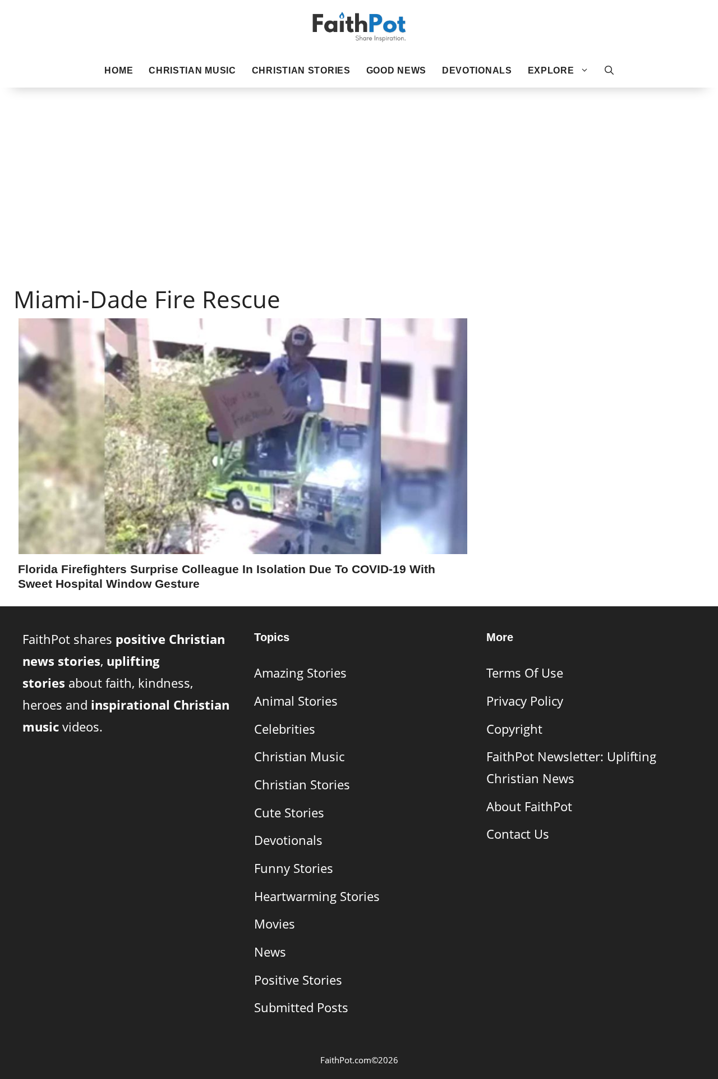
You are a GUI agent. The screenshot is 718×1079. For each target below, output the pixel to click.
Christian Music (192, 70)
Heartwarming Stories (317, 896)
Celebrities (284, 729)
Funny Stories (293, 868)
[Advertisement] (359, 169)
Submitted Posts (301, 1007)
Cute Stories (289, 812)
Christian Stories (301, 70)
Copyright (514, 729)
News (270, 952)
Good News (396, 70)
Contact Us (517, 834)
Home (118, 70)
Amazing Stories (300, 673)
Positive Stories (298, 980)
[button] (609, 71)
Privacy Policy (524, 701)
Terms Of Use (524, 673)
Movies (274, 924)
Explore (551, 70)
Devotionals (477, 70)
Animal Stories (296, 701)
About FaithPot (529, 806)
